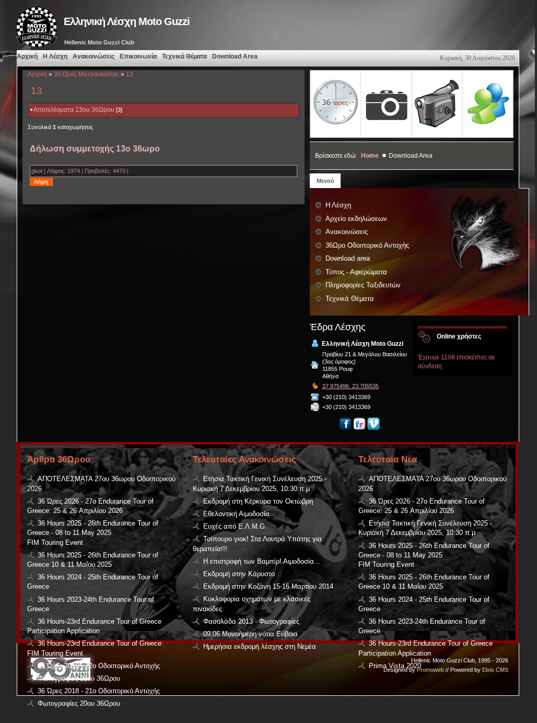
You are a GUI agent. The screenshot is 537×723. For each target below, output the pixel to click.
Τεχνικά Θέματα (184, 56)
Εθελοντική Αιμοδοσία (236, 514)
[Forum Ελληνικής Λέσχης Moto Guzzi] (487, 103)
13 (129, 74)
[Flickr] (359, 428)
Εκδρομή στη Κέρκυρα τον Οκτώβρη (258, 501)
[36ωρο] (335, 103)
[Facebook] (345, 428)
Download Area (235, 56)
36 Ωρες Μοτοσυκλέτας (86, 74)
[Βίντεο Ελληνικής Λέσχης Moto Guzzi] (437, 103)
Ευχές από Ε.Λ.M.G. (235, 526)
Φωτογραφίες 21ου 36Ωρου (79, 678)
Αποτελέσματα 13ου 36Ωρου (73, 109)
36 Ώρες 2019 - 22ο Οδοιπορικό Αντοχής (99, 666)
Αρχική (27, 56)
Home (370, 155)
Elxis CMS (495, 670)
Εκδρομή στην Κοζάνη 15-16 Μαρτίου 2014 (268, 586)
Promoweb (430, 670)
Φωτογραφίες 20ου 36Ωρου (79, 703)
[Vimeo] (373, 428)
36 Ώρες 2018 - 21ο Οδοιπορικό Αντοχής (99, 691)
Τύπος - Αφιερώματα (356, 272)
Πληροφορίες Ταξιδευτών (363, 285)
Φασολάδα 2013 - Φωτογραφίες (251, 621)
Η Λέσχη (55, 56)
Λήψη (41, 182)
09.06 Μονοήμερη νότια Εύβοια (250, 634)
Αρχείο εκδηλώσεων (356, 219)
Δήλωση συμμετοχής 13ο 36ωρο (95, 148)
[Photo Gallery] (386, 103)
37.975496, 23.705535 (350, 386)
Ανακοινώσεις (93, 56)
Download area (347, 258)
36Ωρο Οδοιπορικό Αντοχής (367, 245)
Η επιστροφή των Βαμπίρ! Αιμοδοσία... (261, 561)
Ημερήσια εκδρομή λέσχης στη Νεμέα (259, 646)
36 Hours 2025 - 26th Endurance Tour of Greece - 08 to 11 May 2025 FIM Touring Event (92, 532)
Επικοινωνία (138, 56)
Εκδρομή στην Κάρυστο (239, 574)
